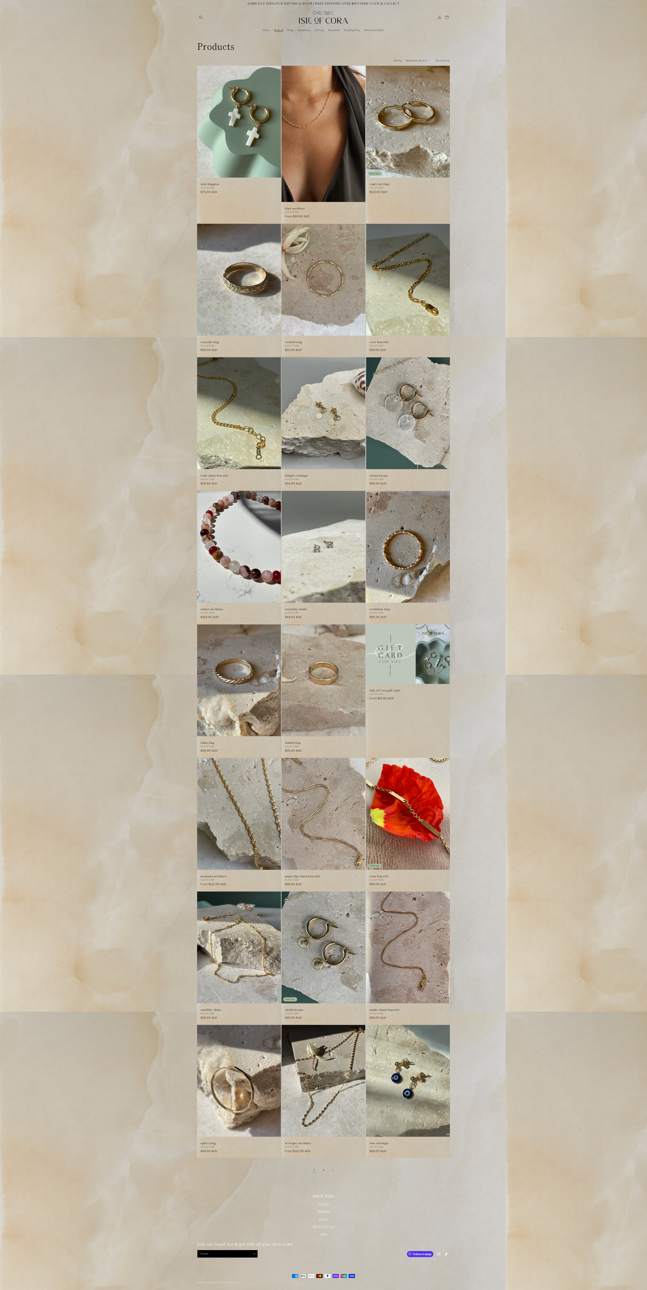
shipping (323, 1211)
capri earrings (379, 184)
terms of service (323, 1226)
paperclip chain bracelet (302, 876)
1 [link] (314, 1169)
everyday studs (296, 609)
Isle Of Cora (211, 1282)
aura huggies (210, 184)
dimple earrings (296, 475)
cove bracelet (379, 342)
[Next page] (332, 1170)
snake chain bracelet (384, 1009)
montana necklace (214, 876)
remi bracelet (379, 876)
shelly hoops (294, 1009)
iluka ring (207, 742)
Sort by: (398, 60)
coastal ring (293, 342)
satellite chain (211, 1009)
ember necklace (212, 609)
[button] (201, 17)
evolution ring (379, 609)
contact (323, 1203)
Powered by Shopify (227, 1282)
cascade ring (210, 342)
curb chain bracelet (214, 475)
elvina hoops (378, 475)
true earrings (378, 1143)
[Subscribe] (254, 1254)
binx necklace (295, 208)
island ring (293, 742)
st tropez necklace (298, 1143)
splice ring (208, 1143)
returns (323, 1219)
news (323, 1234)
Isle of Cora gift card (384, 690)
